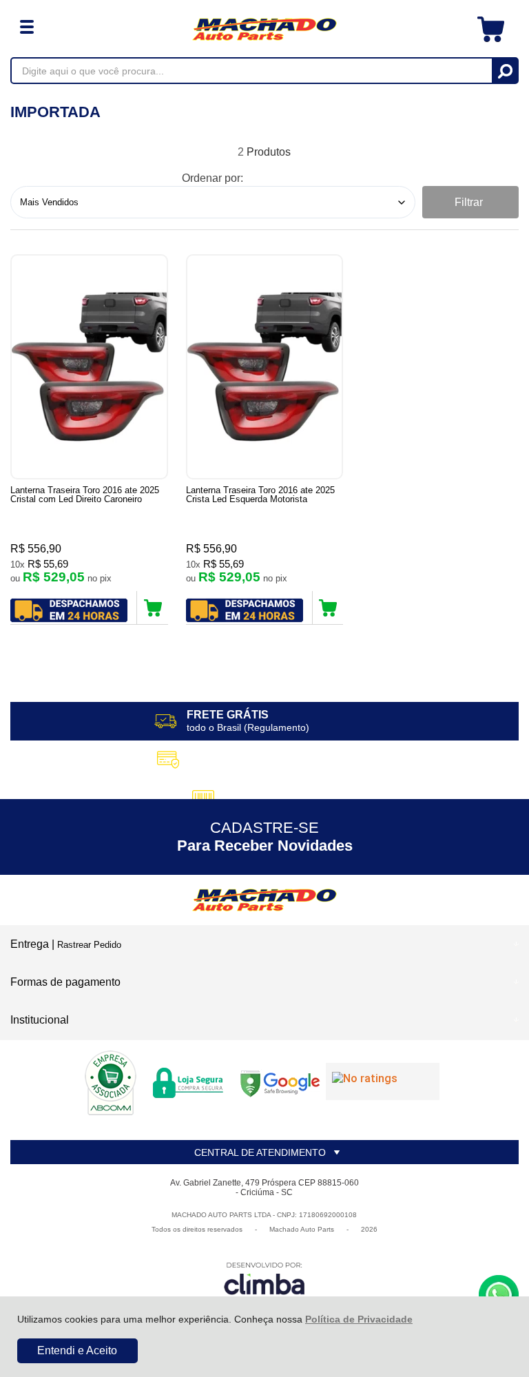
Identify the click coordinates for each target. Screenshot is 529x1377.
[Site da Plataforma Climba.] (264, 1281)
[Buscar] (504, 71)
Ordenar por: (212, 178)
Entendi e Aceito (77, 1350)
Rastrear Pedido (89, 945)
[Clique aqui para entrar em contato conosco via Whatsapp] (499, 1295)
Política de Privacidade (359, 1319)
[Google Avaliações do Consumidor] (382, 1081)
